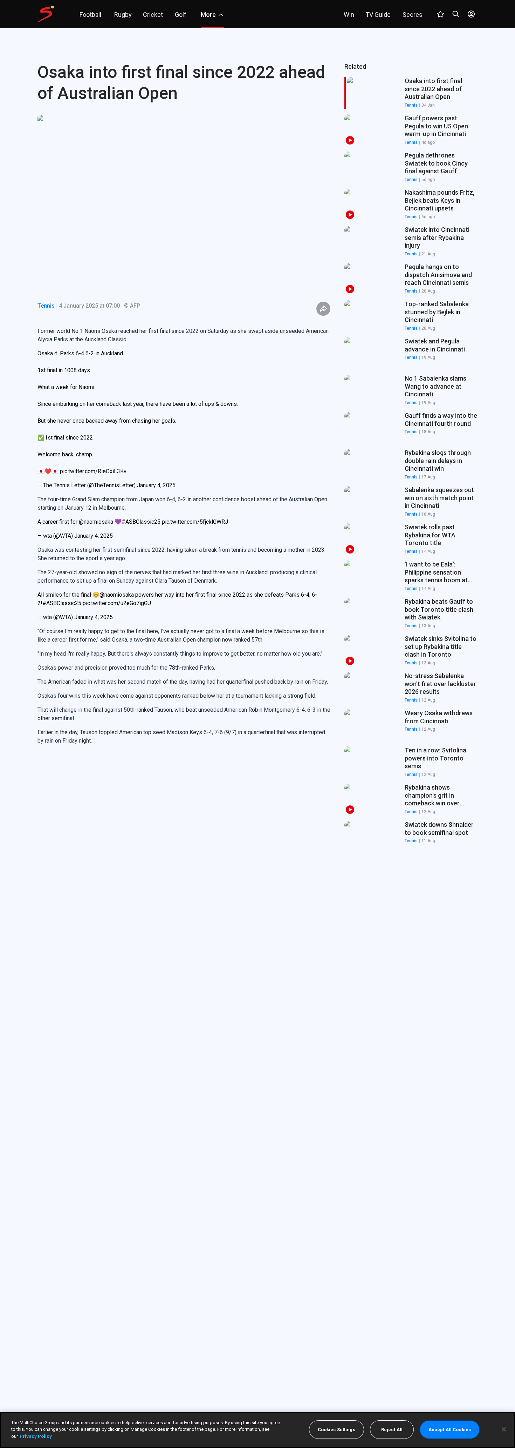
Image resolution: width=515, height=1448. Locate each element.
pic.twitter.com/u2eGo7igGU (117, 603)
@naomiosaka (96, 521)
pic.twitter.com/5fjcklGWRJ (195, 521)
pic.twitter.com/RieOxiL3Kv (93, 471)
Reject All (392, 1429)
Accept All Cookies (449, 1429)
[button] (411, 130)
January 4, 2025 (156, 485)
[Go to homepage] (45, 14)
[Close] (503, 1429)
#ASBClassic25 (141, 521)
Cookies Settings (336, 1429)
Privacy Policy (36, 1436)
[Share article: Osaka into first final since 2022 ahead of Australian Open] (323, 309)
